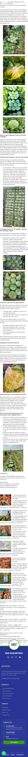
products (21, 149)
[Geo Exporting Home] (4, 3)
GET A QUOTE (14, 742)
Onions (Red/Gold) (7, 696)
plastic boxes (11, 313)
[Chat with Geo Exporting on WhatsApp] (3, 753)
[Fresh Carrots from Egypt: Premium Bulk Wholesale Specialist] (5, 563)
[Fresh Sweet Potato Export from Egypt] (13, 634)
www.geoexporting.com (11, 487)
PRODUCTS (5, 707)
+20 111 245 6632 (10, 734)
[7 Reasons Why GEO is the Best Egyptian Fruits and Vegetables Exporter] (5, 515)
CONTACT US (5, 715)
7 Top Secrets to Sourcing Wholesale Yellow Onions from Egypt (19, 497)
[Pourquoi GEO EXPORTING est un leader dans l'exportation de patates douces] (9, 619)
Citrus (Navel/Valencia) (8, 688)
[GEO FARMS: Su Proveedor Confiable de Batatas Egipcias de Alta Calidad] (5, 594)
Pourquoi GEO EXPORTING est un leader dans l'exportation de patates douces (13, 621)
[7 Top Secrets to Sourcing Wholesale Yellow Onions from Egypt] (5, 500)
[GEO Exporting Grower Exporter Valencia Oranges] (5, 578)
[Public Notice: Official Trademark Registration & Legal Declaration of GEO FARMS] (5, 546)
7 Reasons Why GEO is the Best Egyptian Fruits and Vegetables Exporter (19, 512)
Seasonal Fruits (6, 698)
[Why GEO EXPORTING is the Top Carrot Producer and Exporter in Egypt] (5, 531)
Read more (23, 507)
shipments (5, 241)
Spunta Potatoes (6, 691)
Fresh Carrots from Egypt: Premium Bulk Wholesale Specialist (19, 560)
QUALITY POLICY (6, 710)
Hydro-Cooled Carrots (8, 693)
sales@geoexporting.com (12, 738)
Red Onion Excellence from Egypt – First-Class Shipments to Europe (13, 607)
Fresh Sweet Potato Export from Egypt (10, 636)
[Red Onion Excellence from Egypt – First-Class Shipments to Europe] (8, 606)
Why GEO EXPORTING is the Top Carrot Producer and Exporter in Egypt (19, 527)
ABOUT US (5, 712)
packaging (5, 434)
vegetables (6, 422)
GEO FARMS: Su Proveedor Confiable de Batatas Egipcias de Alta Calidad (19, 590)
